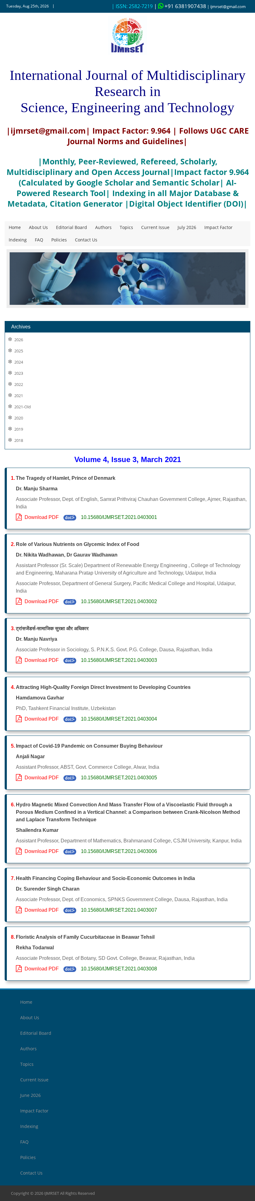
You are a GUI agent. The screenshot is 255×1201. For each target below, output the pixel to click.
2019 (18, 429)
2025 (18, 351)
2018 (18, 440)
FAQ (39, 240)
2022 (18, 384)
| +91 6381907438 (180, 6)
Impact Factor (218, 227)
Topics (126, 227)
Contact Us (86, 240)
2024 (18, 362)
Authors (103, 227)
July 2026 (187, 227)
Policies (59, 240)
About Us (38, 227)
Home (15, 227)
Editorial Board (71, 227)
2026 (18, 339)
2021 (18, 395)
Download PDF (40, 517)
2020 (18, 418)
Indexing (18, 240)
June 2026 (30, 1095)
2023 (18, 373)
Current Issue (155, 227)
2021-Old (22, 407)
